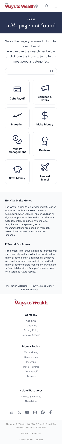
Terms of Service (31, 335)
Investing (31, 361)
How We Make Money (42, 285)
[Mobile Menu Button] (55, 6)
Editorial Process (29, 289)
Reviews (31, 376)
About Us (31, 320)
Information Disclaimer (17, 285)
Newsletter (31, 401)
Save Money (31, 357)
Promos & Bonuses (31, 396)
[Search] (51, 71)
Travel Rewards (31, 366)
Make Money (31, 352)
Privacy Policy (31, 330)
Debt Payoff (31, 371)
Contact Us (31, 325)
